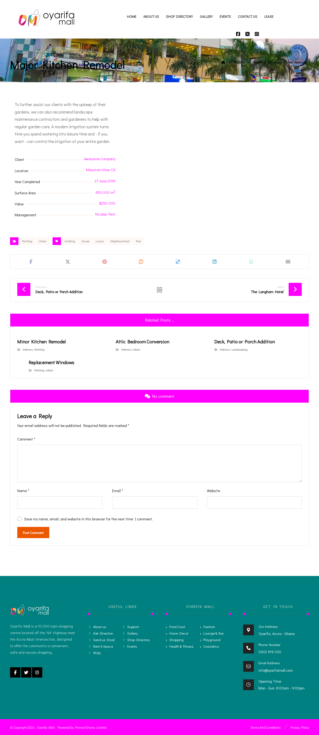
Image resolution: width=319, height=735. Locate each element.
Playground (211, 639)
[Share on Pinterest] (104, 261)
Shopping (176, 639)
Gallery (132, 633)
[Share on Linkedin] (214, 261)
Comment (26, 439)
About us (99, 626)
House (85, 241)
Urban (42, 241)
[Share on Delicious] (178, 261)
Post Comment (33, 532)
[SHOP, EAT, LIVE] (46, 18)
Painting (27, 241)
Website (213, 490)
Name (23, 490)
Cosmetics (211, 646)
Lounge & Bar (213, 633)
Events (132, 646)
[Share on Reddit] (141, 261)
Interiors (28, 349)
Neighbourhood (119, 241)
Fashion (209, 626)
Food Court (177, 626)
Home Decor (178, 633)
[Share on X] (67, 261)
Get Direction (103, 633)
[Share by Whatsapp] (251, 261)
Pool (138, 241)
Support (133, 626)
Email (117, 490)
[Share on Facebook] (31, 261)
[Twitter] (247, 34)
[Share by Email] (288, 261)
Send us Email (104, 639)
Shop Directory (138, 639)
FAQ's (97, 652)
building (70, 241)
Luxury (100, 241)
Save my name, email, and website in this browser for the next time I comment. (88, 518)
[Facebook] (238, 34)
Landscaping (239, 349)
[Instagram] (257, 34)
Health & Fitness (181, 646)
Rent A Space (103, 646)
